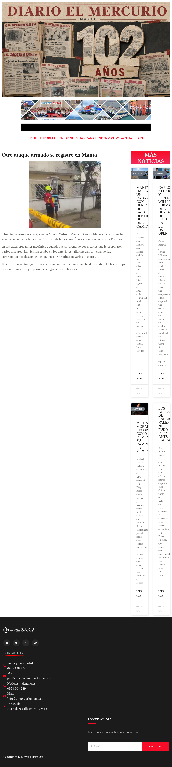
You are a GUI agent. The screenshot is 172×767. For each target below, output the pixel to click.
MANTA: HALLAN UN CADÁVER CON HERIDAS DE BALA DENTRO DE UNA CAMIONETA (146, 206)
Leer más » (139, 376)
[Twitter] (16, 642)
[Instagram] (25, 642)
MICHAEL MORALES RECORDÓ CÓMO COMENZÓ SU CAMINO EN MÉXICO (145, 437)
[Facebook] (6, 642)
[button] (86, 127)
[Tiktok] (35, 642)
